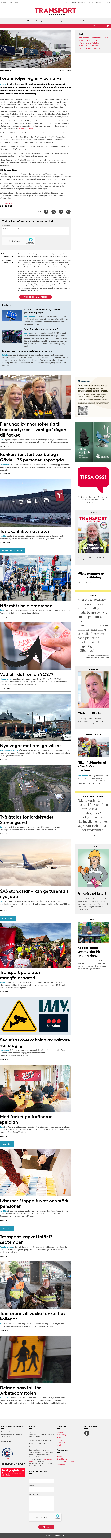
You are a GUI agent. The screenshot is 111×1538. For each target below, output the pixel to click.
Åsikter (51, 21)
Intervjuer (60, 21)
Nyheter (30, 21)
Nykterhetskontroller (86, 45)
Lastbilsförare (83, 43)
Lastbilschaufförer (92, 40)
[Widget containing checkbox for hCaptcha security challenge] (18, 241)
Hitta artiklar (98, 26)
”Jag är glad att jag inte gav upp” (41, 329)
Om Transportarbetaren (94, 2)
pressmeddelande (26, 129)
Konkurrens (96, 38)
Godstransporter (84, 38)
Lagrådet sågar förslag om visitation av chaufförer (27, 351)
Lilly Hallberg (6, 203)
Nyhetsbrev (107, 2)
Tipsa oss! (4, 2)
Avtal (82, 21)
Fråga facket (72, 21)
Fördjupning (41, 21)
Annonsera (73, 2)
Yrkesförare (98, 48)
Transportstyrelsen (85, 48)
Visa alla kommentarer (35, 296)
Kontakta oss (81, 2)
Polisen (97, 45)
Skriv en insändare (14, 2)
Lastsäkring (94, 43)
